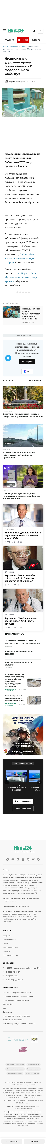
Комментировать (22, 335)
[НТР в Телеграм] (28, 859)
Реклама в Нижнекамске (14, 1020)
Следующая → (34, 1141)
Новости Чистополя (15, 1073)
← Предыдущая (12, 1141)
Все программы (24, 808)
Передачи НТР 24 (10, 955)
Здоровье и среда (10, 947)
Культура (6, 951)
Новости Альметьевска (15, 1069)
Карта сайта (8, 1004)
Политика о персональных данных (18, 996)
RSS (4, 1008)
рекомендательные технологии (15, 1114)
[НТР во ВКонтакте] (18, 859)
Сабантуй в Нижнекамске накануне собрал (20, 258)
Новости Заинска (32, 1073)
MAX (29, 371)
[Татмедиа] (18, 1039)
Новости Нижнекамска (15, 1064)
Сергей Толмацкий (17, 82)
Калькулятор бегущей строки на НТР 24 (20, 1024)
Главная (9, 40)
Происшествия (9, 940)
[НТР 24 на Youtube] (13, 859)
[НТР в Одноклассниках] (23, 859)
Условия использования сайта (16, 1000)
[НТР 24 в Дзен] (38, 859)
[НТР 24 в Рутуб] (33, 859)
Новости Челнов (33, 1069)
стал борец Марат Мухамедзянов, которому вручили (21, 277)
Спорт (5, 944)
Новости (13, 47)
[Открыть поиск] (34, 31)
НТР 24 (5, 47)
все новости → (35, 381)
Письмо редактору (14, 980)
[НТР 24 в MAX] (7, 859)
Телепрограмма (23, 801)
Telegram (29, 362)
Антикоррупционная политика (16, 1016)
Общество (22, 47)
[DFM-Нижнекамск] (34, 1039)
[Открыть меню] (4, 30)
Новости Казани (33, 1064)
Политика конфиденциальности (17, 993)
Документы (7, 1012)
